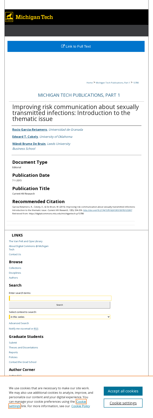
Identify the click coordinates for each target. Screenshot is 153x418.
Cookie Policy (80, 406)
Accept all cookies (123, 391)
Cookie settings (123, 402)
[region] (76, 397)
